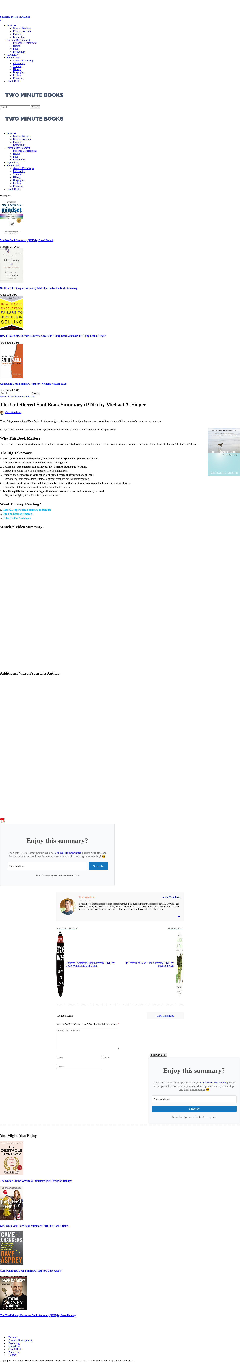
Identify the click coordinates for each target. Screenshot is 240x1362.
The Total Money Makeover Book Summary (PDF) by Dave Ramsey (38, 1315)
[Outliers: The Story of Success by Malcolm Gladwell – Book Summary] (11, 281)
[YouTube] (178, 916)
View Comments (165, 1015)
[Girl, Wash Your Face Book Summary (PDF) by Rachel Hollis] (11, 1219)
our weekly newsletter (68, 852)
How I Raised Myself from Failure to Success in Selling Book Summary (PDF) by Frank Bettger (53, 336)
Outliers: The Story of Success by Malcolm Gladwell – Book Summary (38, 288)
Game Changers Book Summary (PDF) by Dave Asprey (31, 1270)
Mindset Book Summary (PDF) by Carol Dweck (26, 240)
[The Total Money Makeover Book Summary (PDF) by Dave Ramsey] (13, 1309)
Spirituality (29, 396)
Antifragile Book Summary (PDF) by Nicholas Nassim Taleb (33, 383)
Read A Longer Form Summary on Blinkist (27, 509)
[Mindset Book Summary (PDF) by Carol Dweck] (11, 234)
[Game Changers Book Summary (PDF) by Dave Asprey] (11, 1264)
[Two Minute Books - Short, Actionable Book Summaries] (34, 127)
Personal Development (11, 396)
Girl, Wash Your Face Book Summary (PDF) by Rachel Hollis (34, 1225)
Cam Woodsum (13, 412)
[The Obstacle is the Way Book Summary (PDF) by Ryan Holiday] (11, 1174)
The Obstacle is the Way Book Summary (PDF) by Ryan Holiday (36, 1180)
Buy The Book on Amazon (17, 513)
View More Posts (171, 897)
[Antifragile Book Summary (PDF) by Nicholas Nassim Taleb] (11, 377)
